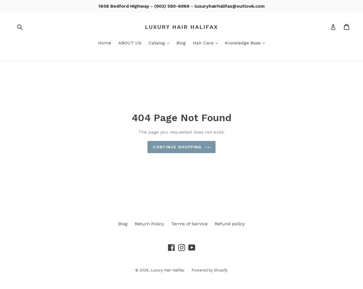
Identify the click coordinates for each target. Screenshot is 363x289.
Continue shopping (177, 147)
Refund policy (230, 223)
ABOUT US (130, 43)
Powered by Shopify (209, 270)
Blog (181, 43)
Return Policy (149, 223)
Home (104, 43)
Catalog (160, 43)
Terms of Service (189, 223)
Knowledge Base (246, 43)
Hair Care (207, 43)
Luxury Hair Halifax (181, 26)
